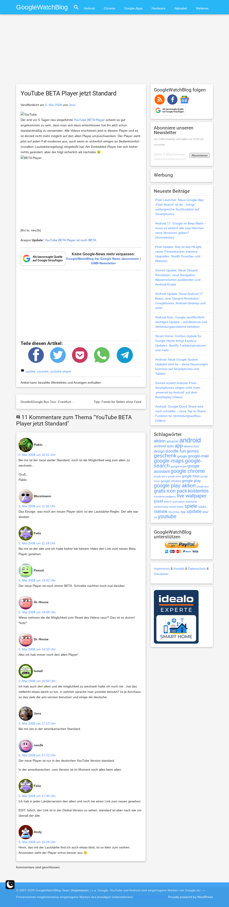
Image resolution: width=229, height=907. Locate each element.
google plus (203, 486)
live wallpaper (191, 496)
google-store (179, 466)
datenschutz (191, 446)
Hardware (158, 8)
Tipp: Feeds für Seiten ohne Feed (117, 402)
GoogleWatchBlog (42, 7)
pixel (158, 501)
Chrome (109, 8)
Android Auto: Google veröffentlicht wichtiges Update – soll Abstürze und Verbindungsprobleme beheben (181, 321)
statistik (160, 511)
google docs (160, 476)
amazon (172, 441)
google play (191, 481)
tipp (183, 512)
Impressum (162, 568)
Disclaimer (161, 574)
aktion (160, 440)
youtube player (60, 371)
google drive (174, 476)
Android (89, 8)
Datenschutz (197, 568)
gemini (193, 451)
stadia (202, 506)
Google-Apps (133, 8)
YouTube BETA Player (89, 120)
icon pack (177, 491)
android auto (164, 446)
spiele (190, 506)
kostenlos (198, 491)
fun (183, 450)
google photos (171, 481)
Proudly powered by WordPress (190, 897)
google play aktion (175, 485)
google (182, 456)
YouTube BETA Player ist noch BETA (70, 240)
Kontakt (179, 568)
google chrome (188, 471)
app (179, 445)
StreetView (174, 512)
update (30, 371)
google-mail (198, 456)
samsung (191, 501)
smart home (176, 506)
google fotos (191, 476)
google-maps (169, 461)
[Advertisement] (114, 51)
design (159, 451)
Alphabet (180, 8)
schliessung (161, 506)
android (190, 440)
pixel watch (179, 501)
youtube (43, 371)
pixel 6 (168, 501)
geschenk (165, 456)
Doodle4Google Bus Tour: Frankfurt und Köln (52, 402)
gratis (160, 491)
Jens (72, 105)
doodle (172, 450)
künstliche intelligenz (165, 496)
